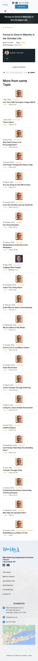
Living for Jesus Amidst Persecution (18, 408)
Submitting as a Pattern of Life (15, 533)
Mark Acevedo (20, 530)
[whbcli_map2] (19, 626)
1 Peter (23, 42)
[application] (19, 72)
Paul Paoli (20, 53)
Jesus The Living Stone (12, 287)
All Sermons (8, 27)
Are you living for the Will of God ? (17, 185)
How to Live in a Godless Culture (16, 347)
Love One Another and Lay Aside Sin (18, 205)
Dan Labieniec (18, 265)
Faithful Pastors (9, 428)
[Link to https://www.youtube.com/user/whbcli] (16, 3)
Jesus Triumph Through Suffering (17, 388)
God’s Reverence (10, 368)
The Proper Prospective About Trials (18, 165)
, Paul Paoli (29, 530)
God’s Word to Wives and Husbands (17, 307)
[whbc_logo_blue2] (5, 4)
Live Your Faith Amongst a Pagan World (19, 102)
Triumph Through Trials (12, 470)
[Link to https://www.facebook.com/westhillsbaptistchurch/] (13, 3)
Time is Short (8, 122)
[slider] (32, 72)
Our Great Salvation (11, 225)
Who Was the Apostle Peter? (14, 513)
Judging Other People (12, 267)
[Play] (4, 72)
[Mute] (29, 72)
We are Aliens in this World (14, 327)
